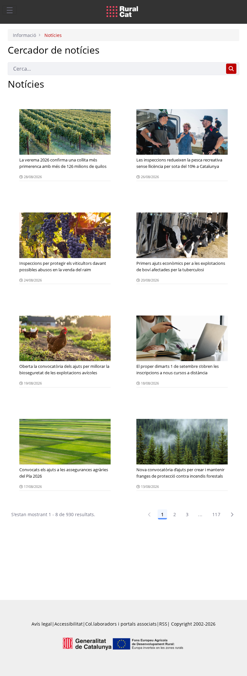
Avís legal (42, 624)
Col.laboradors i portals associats (121, 624)
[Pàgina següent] (232, 514)
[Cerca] (231, 69)
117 (216, 514)
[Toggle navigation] (10, 10)
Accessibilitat (68, 624)
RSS (163, 624)
